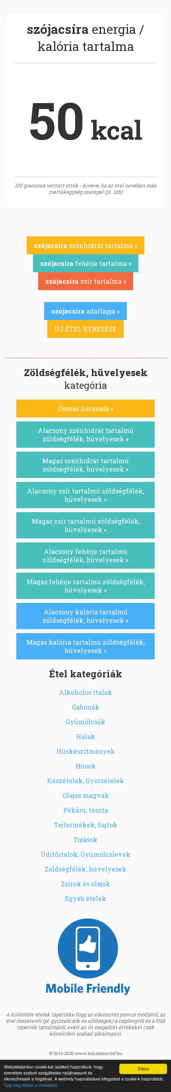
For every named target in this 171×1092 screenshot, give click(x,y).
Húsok (86, 766)
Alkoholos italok (85, 692)
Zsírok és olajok (85, 883)
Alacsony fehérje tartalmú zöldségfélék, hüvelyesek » (85, 555)
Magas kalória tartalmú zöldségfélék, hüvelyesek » (85, 646)
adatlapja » (85, 311)
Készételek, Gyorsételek (85, 780)
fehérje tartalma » (85, 263)
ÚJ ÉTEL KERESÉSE (85, 329)
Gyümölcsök (85, 722)
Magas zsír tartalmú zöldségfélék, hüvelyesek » (86, 525)
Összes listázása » (85, 408)
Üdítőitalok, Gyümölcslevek (85, 854)
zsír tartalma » (85, 281)
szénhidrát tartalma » (85, 245)
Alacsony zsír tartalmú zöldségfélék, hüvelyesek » (85, 495)
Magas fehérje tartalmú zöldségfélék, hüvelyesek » (86, 585)
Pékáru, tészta (85, 810)
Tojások (85, 839)
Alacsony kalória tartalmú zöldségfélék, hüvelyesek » (85, 616)
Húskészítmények (85, 751)
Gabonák (85, 707)
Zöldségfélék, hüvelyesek (85, 869)
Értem (143, 1069)
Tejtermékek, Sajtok (85, 825)
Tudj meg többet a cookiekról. (31, 1085)
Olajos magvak (85, 795)
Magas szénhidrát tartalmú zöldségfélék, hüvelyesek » (85, 464)
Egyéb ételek (85, 898)
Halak (85, 736)
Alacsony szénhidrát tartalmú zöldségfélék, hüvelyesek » (86, 434)
